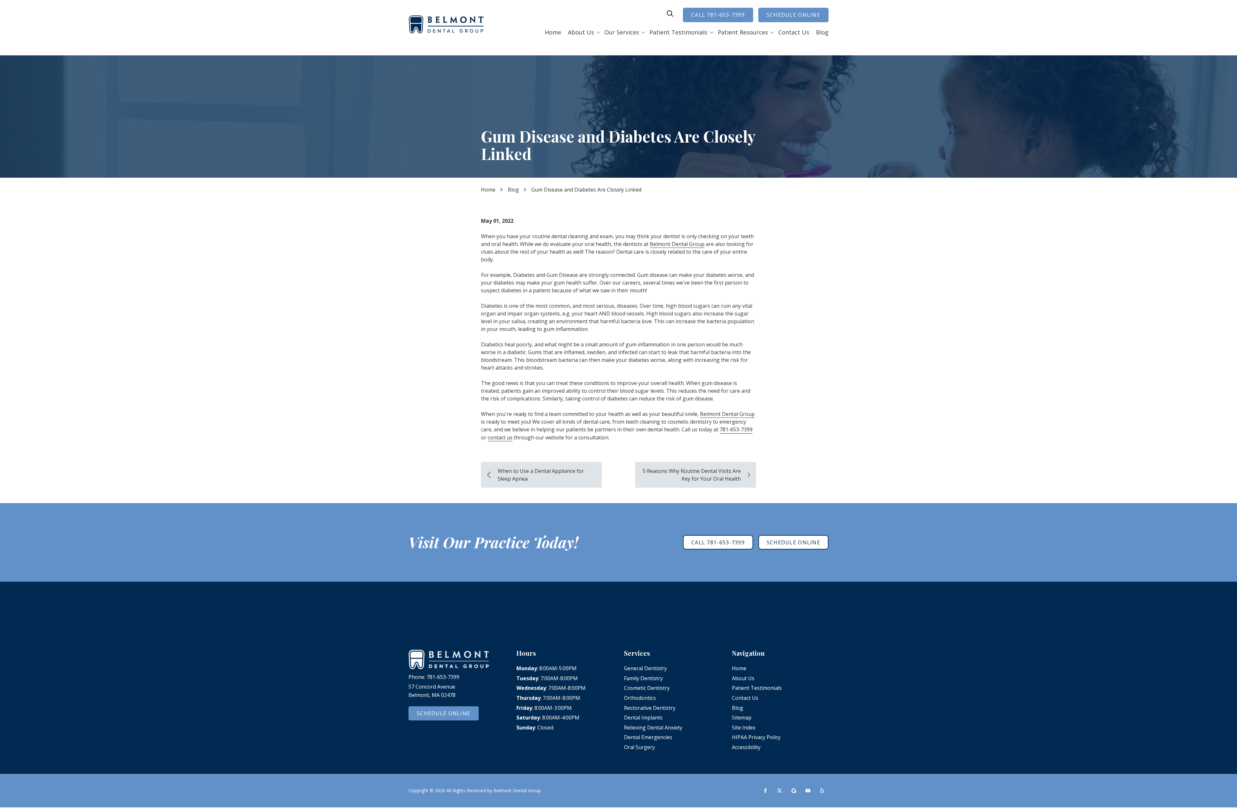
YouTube (807, 790)
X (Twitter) (779, 790)
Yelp (822, 790)
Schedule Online (793, 14)
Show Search (670, 13)
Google (793, 790)
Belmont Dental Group (677, 244)
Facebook (765, 790)
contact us (500, 437)
